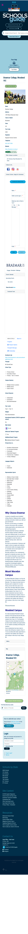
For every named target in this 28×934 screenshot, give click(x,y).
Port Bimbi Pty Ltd (14, 860)
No (18, 205)
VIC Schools (5, 772)
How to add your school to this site (11, 826)
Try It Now (14, 69)
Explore (23, 707)
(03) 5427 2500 (9, 143)
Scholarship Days (7, 799)
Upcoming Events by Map (8, 803)
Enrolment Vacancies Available (10, 797)
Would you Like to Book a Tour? (17, 202)
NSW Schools (6, 770)
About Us (19, 338)
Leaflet (8, 690)
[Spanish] (19, 8)
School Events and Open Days (9, 796)
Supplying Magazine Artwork (9, 823)
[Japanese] (17, 8)
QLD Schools (6, 774)
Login (14, 5)
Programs (9, 341)
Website (7, 146)
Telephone (7, 140)
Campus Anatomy (9, 380)
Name (6, 106)
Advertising (5, 817)
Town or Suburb (9, 117)
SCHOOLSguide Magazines (9, 794)
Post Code (7, 129)
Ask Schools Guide (13, 28)
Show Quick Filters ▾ (14, 36)
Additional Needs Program (11, 437)
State (6, 123)
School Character (9, 393)
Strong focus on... (9, 443)
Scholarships (12, 351)
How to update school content (10, 825)
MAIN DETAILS (10, 338)
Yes (14, 205)
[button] (14, 674)
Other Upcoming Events (8, 801)
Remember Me (9, 746)
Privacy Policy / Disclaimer (9, 805)
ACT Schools (6, 781)
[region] (14, 48)
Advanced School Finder (13, 25)
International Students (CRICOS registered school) (15, 418)
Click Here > (8, 725)
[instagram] (15, 2)
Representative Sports (10, 472)
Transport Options (13, 344)
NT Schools (5, 783)
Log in (7, 748)
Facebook (6, 849)
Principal (7, 361)
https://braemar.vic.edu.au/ (11, 149)
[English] (9, 8)
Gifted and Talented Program (12, 431)
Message (14, 207)
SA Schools (5, 777)
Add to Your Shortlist (10, 86)
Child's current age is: (17, 196)
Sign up (7, 755)
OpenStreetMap (15, 690)
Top (6, 870)
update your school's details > (14, 723)
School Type (8, 367)
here (14, 287)
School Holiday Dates (8, 819)
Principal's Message (12, 348)
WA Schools (5, 775)
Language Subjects (9, 461)
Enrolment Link (8, 355)
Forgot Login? (9, 753)
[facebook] (13, 2)
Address (7, 112)
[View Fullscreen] (8, 668)
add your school (15, 721)
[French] (11, 8)
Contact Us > (6, 845)
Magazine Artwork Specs (8, 821)
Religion (7, 411)
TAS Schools (6, 779)
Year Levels (8, 406)
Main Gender (8, 425)
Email (13, 246)
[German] (13, 8)
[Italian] (15, 8)
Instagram (6, 851)
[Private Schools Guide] (15, 17)
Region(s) (7, 135)
